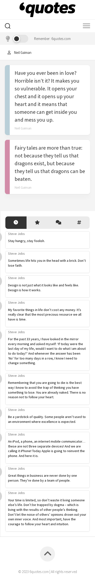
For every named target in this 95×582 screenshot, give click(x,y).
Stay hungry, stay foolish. (26, 241)
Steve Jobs (16, 234)
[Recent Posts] (16, 222)
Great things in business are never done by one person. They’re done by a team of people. (42, 478)
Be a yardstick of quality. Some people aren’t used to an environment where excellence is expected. (47, 419)
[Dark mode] (16, 39)
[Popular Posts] (37, 222)
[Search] (7, 26)
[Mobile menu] (86, 26)
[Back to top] (47, 554)
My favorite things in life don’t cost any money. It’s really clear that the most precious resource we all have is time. (44, 314)
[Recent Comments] (58, 222)
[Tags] (79, 222)
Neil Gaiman (23, 128)
